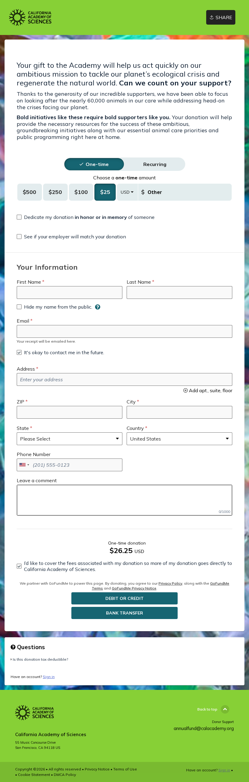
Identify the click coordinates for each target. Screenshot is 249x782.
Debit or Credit (124, 598)
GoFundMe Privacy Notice (134, 588)
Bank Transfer (124, 613)
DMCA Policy (65, 774)
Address (26, 369)
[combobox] (24, 465)
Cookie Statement (34, 774)
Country (135, 428)
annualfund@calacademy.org (204, 728)
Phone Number (33, 454)
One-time (97, 164)
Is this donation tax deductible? (40, 659)
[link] (30, 17)
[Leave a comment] (124, 500)
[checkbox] (86, 217)
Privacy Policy (170, 583)
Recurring (154, 164)
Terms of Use (125, 769)
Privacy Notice (97, 769)
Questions (30, 647)
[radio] (97, 164)
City (131, 402)
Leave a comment (37, 480)
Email (23, 321)
